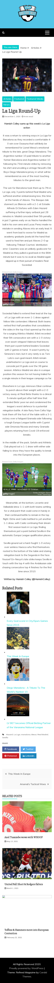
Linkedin (29, 755)
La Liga (17, 734)
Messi (34, 734)
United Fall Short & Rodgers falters (23, 884)
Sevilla (5, 737)
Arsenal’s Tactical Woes (33, 784)
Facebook (11, 749)
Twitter (29, 749)
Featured (19, 98)
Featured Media (35, 98)
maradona (25, 734)
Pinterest (11, 755)
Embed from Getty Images (12, 272)
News (6, 104)
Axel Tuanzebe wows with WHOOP (23, 837)
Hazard (9, 734)
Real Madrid (43, 734)
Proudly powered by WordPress (26, 968)
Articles (7, 98)
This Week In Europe (18, 656)
